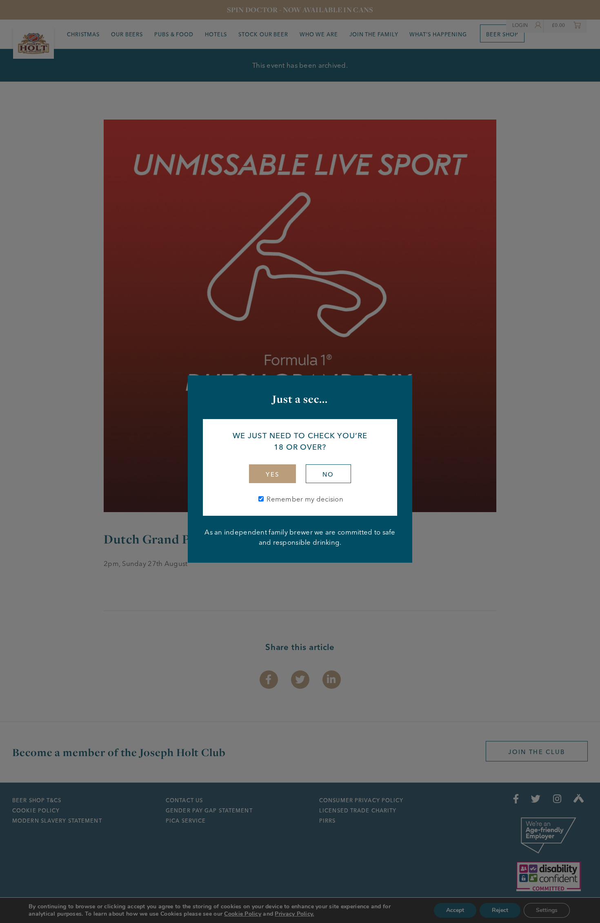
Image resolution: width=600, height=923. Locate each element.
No (328, 474)
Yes (272, 474)
